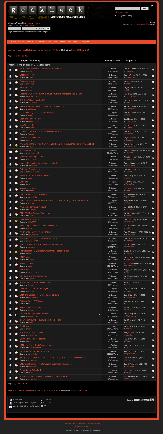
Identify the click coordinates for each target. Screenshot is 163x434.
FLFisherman (131, 146)
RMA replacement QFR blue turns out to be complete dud (44, 251)
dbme (30, 329)
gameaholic (32, 197)
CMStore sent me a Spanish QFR (34, 288)
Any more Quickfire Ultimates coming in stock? (40, 238)
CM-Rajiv (80, 50)
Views (117, 60)
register (37, 23)
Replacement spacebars (30, 307)
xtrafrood (129, 134)
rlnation (31, 291)
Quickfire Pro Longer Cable (31, 157)
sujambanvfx (131, 266)
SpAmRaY (130, 184)
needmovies (33, 159)
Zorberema (32, 166)
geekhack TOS (143, 24)
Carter (73, 50)
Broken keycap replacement (32, 332)
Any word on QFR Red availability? (35, 282)
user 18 (129, 335)
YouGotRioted (33, 172)
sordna (31, 323)
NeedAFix (130, 241)
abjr (29, 341)
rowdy (128, 203)
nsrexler (31, 153)
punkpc (31, 140)
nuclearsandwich (34, 348)
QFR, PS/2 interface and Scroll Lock (35, 213)
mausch (129, 171)
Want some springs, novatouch (33, 207)
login (30, 23)
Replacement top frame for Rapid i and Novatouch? (42, 106)
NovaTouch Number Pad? (31, 138)
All (40, 153)
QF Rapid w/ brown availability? (33, 276)
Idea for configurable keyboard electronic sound (40, 320)
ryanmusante (33, 121)
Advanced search (121, 12)
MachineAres (33, 297)
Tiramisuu (130, 247)
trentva (31, 178)
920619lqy (32, 209)
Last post (129, 60)
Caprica (31, 279)
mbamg (31, 253)
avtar (30, 266)
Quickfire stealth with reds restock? (35, 194)
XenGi (30, 115)
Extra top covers (27, 87)
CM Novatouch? (27, 75)
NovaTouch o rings (28, 125)
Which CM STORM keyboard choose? (36, 232)
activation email (28, 25)
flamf (128, 190)
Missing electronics (28, 188)
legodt (30, 310)
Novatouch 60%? (27, 263)
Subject (24, 60)
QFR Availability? (27, 257)
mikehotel (129, 71)
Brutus (128, 341)
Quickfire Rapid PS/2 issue (31, 301)
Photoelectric (33, 316)
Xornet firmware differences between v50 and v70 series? (44, 376)
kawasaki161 (33, 103)
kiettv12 (31, 84)
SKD (86, 50)
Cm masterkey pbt (27, 81)
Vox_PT (31, 146)
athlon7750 (32, 335)
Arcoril (30, 285)
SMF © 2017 (82, 423)
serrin (128, 372)
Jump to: (130, 400)
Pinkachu (129, 153)
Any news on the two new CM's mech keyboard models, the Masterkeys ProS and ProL (57, 144)
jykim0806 (32, 222)
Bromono (129, 140)
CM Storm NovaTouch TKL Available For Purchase (41, 244)
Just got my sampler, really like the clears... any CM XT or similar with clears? (53, 358)
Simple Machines (94, 423)
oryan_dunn (32, 360)
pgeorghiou (130, 354)
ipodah (30, 216)
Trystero (31, 134)
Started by (35, 60)
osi (127, 347)
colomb (31, 128)
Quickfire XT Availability (30, 169)
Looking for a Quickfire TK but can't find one (38, 113)
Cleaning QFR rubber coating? (33, 339)
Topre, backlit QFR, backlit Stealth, (34, 351)
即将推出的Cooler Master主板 (32, 100)
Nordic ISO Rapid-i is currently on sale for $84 (39, 163)
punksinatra (130, 109)
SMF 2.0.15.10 (71, 423)
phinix (30, 71)
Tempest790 (33, 241)
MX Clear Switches (28, 150)
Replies (108, 60)
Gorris (30, 78)
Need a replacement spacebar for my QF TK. (39, 226)
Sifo (29, 184)
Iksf (29, 304)
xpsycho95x (33, 235)
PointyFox (130, 222)
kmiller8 (31, 373)
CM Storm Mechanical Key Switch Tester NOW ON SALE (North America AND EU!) (55, 201)
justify (30, 228)
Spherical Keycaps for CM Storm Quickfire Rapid (41, 131)
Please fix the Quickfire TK (31, 370)
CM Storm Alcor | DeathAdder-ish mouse (37, 345)
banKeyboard (33, 96)
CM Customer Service (29, 219)
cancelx (31, 191)
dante (128, 285)
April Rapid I (25, 326)
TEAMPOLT (25, 270)
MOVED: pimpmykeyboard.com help (35, 314)
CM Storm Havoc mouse (30, 119)
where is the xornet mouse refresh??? (36, 175)
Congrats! (24, 182)
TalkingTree (130, 77)
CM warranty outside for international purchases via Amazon (46, 364)
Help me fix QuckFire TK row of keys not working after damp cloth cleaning (52, 94)
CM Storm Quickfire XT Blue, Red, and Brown (39, 295)
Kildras (128, 328)
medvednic (32, 367)
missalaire (32, 247)
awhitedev (32, 109)
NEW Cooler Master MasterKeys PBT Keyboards (41, 69)
